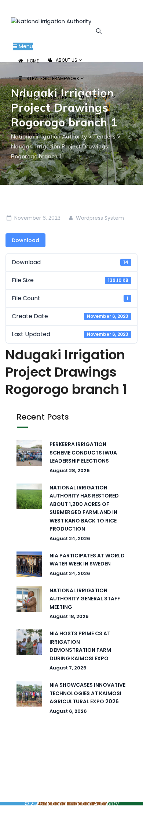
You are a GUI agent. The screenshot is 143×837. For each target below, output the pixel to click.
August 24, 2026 (70, 538)
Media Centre (42, 117)
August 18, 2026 (69, 616)
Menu (25, 46)
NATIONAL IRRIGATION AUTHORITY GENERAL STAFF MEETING (85, 599)
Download (25, 240)
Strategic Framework (53, 78)
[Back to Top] (127, 825)
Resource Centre (47, 97)
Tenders (35, 134)
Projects (100, 97)
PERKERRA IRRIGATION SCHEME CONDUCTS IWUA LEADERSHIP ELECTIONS (83, 452)
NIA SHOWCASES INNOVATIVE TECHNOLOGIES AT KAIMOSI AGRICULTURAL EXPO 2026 (87, 693)
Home (33, 61)
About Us (67, 60)
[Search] (99, 31)
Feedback (90, 117)
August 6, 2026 (68, 711)
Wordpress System (99, 218)
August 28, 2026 (70, 470)
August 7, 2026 (68, 667)
